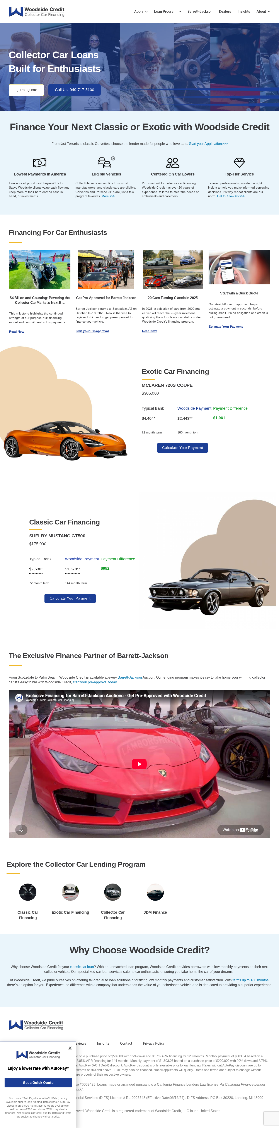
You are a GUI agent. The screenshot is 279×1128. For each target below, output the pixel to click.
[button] (70, 1048)
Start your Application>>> (208, 144)
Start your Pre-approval (92, 331)
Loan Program (165, 11)
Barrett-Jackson (200, 11)
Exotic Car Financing (70, 912)
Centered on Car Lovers (172, 174)
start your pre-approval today (95, 682)
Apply (138, 11)
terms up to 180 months (251, 980)
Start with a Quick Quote (239, 293)
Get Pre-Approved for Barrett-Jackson (106, 298)
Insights (244, 11)
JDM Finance (155, 912)
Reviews (79, 1043)
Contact (126, 1043)
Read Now (16, 331)
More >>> (108, 196)
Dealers (225, 11)
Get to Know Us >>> (231, 196)
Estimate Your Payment (226, 326)
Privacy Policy (154, 1043)
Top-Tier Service (239, 174)
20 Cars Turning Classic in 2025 (173, 298)
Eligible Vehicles (106, 174)
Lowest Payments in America (40, 174)
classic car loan (82, 967)
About (261, 11)
